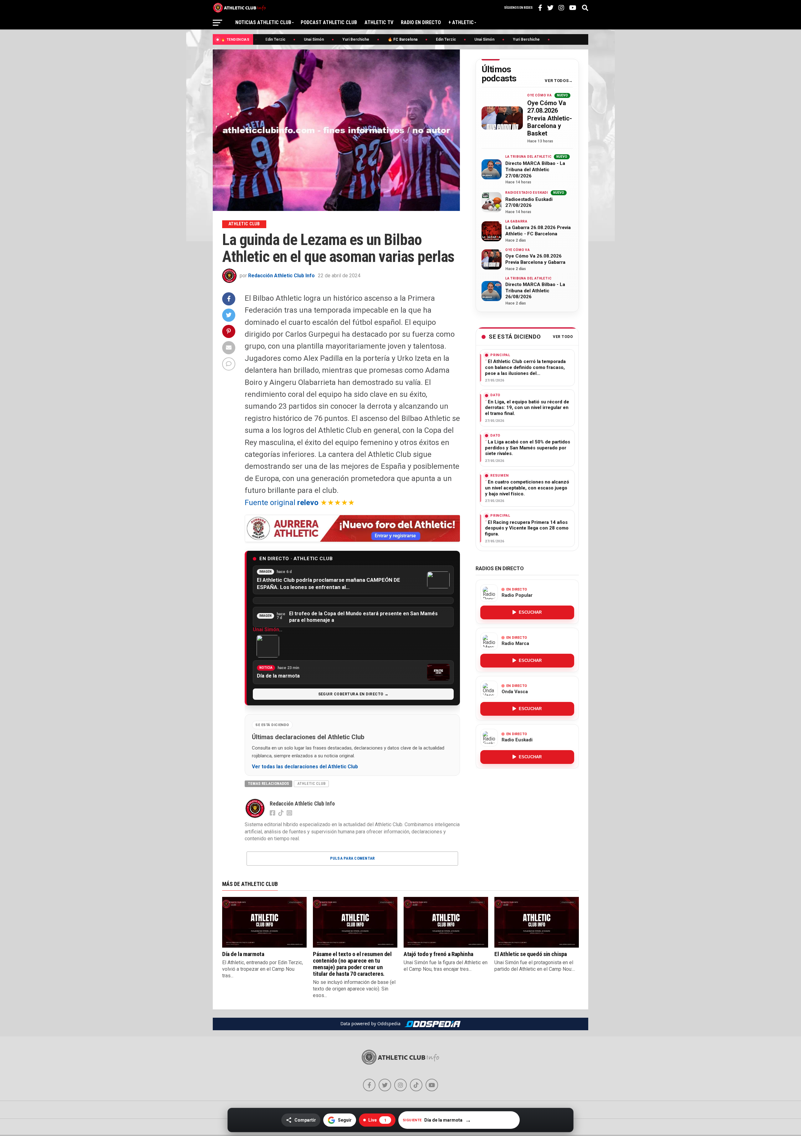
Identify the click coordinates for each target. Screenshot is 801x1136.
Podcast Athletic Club (329, 22)
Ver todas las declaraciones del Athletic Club (305, 766)
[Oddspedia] (432, 1024)
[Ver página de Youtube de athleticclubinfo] (432, 1085)
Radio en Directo (421, 22)
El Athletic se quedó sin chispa (530, 954)
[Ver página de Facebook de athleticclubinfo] (369, 1085)
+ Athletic (461, 22)
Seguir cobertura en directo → (353, 694)
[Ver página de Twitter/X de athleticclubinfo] (385, 1085)
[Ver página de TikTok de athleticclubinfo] (416, 1085)
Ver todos (557, 81)
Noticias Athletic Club (263, 22)
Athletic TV (379, 22)
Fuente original (282, 502)
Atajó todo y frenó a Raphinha (438, 954)
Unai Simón (266, 629)
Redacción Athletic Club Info (281, 276)
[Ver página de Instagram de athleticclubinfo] (400, 1085)
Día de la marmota (243, 954)
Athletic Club (311, 783)
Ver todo (563, 337)
